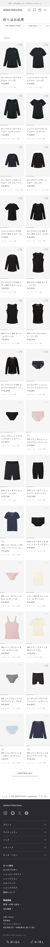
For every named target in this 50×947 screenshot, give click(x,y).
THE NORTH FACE (13, 26)
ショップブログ (10, 887)
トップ (4, 796)
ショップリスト (10, 878)
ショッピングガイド (12, 874)
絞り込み (15, 941)
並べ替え (39, 941)
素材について (9, 892)
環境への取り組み (11, 904)
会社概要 (7, 909)
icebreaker (33, 26)
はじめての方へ (10, 869)
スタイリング (9, 883)
